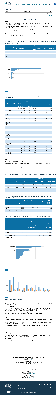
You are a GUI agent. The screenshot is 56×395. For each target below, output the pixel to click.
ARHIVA (28, 5)
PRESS (40, 5)
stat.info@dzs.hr (32, 373)
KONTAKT (45, 5)
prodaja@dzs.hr (32, 377)
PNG (6, 91)
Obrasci (23, 4)
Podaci (17, 4)
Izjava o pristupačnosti (21, 388)
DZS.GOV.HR (34, 5)
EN (49, 4)
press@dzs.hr (31, 359)
